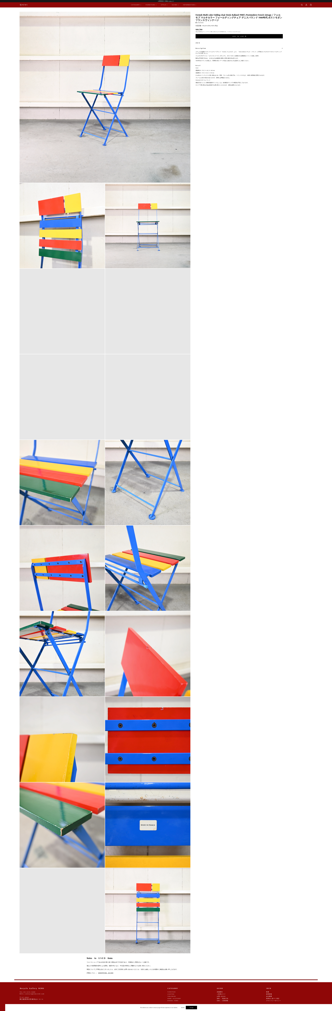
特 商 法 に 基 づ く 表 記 (272, 998)
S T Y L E (163, 5)
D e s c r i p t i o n (201, 48)
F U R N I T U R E (150, 5)
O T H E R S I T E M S (172, 1000)
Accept (191, 1007)
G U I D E (174, 5)
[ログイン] (306, 4)
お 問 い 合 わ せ (220, 996)
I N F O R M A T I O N (189, 5)
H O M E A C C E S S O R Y (173, 998)
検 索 (267, 992)
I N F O (268, 988)
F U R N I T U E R (170, 992)
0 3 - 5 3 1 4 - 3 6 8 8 (29, 992)
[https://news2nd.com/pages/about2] (18, 990)
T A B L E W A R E (171, 996)
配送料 (200, 31)
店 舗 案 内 (218, 992)
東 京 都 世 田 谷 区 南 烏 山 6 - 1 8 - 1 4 (31, 999)
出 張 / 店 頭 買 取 (221, 1000)
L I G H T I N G (170, 994)
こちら (170, 1)
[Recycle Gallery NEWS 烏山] (24, 5)
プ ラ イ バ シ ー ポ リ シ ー (273, 1000)
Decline (183, 1007)
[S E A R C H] (301, 4)
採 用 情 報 (268, 994)
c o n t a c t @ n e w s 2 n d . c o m (34, 994)
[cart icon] (310, 4)
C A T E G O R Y (135, 5)
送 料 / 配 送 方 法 (221, 998)
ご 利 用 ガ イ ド (220, 994)
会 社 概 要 (268, 996)
